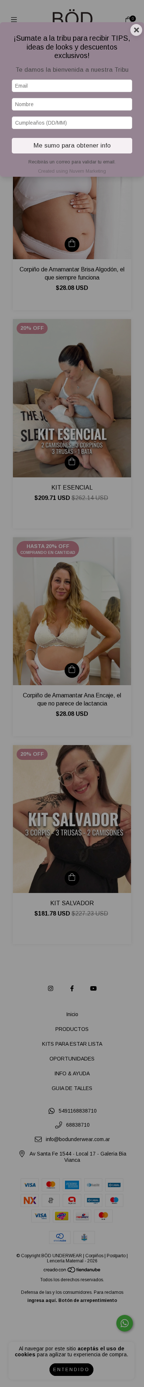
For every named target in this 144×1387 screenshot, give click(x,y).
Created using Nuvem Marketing (72, 171)
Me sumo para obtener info (72, 145)
